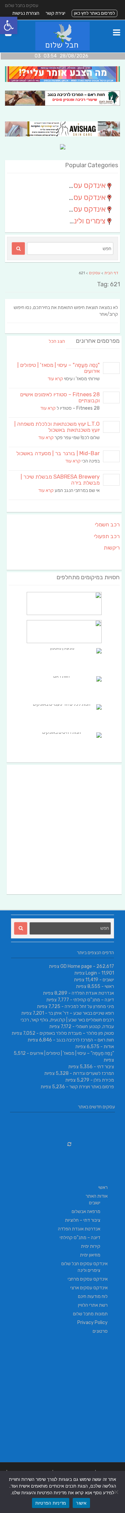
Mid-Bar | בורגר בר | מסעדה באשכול (58, 453)
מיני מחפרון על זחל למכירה (89, 1006)
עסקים (94, 273)
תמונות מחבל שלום (90, 1314)
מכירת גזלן (104, 1080)
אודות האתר (97, 1196)
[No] (116, 1492)
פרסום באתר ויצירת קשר (91, 1087)
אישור (81, 1503)
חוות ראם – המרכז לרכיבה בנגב (85, 1040)
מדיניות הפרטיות (50, 1503)
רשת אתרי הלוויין (93, 1305)
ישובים (108, 980)
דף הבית (111, 273)
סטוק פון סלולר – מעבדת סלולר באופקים (77, 1033)
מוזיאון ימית (90, 1255)
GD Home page (76, 966)
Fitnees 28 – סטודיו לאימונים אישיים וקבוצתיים (60, 397)
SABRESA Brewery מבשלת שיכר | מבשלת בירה (60, 480)
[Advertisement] (62, 829)
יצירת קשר (55, 13)
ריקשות (112, 547)
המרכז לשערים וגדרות (93, 1073)
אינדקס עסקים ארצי (89, 1288)
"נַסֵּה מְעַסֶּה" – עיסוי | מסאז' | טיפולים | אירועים (58, 368)
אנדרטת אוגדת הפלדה (93, 993)
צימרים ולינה (89, 1270)
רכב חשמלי (107, 524)
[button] (8, 25)
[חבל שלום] (62, 49)
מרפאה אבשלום (86, 1211)
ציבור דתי (105, 1067)
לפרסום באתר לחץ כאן (94, 13)
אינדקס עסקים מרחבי (88, 1279)
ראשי (109, 986)
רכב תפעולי (107, 536)
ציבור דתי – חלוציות (82, 1220)
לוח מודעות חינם (93, 1296)
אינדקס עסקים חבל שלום (84, 1264)
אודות (109, 1046)
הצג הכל (57, 341)
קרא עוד (55, 379)
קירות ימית (90, 1246)
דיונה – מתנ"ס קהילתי (93, 1000)
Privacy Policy (92, 1322)
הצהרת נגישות (25, 13)
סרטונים (100, 1331)
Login (91, 973)
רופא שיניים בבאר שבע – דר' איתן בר (81, 1013)
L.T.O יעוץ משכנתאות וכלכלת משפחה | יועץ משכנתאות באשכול (57, 427)
